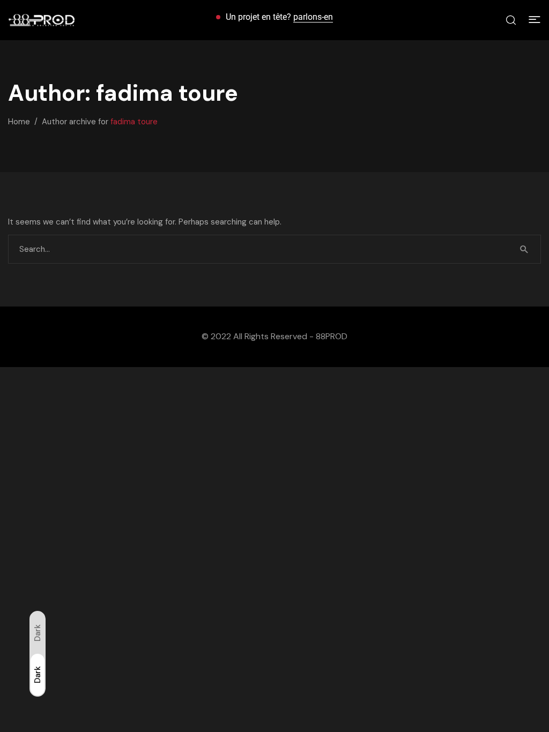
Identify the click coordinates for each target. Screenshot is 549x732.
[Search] (524, 249)
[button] (534, 19)
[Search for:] (274, 249)
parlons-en (313, 17)
